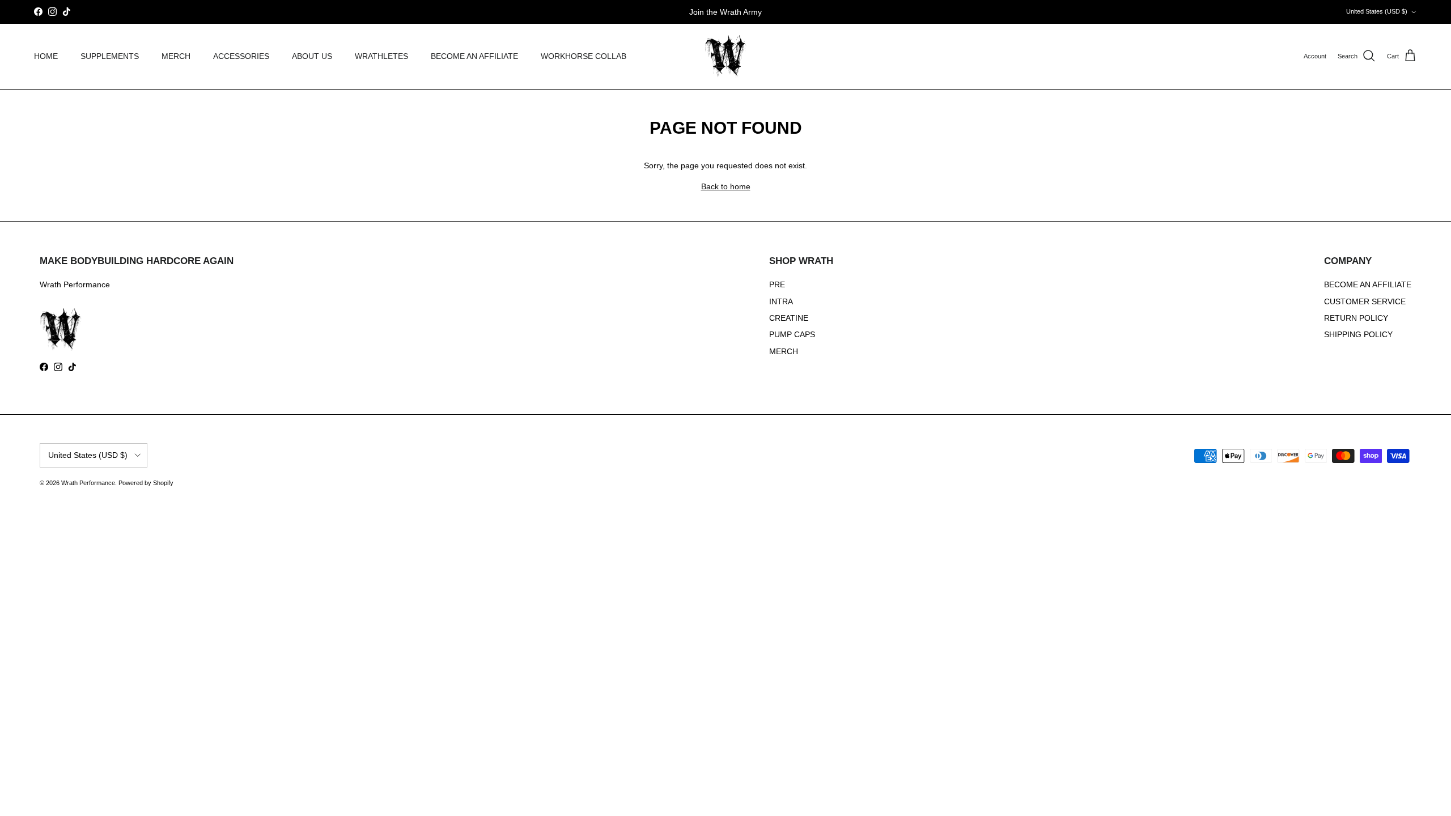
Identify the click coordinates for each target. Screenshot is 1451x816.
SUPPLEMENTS (109, 56)
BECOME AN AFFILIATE (474, 56)
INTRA (781, 301)
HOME (46, 56)
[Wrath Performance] (726, 56)
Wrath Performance (88, 482)
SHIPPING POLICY (1358, 334)
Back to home (725, 186)
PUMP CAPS (792, 334)
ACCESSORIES (241, 56)
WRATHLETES (381, 56)
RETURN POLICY (1356, 317)
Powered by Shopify (145, 482)
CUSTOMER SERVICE (1365, 301)
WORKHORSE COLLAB (583, 56)
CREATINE (788, 317)
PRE (777, 284)
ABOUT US (312, 56)
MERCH (176, 56)
